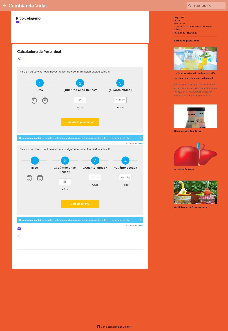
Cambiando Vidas (28, 5)
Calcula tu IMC (80, 204)
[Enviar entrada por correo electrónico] (19, 230)
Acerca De (179, 23)
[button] (19, 59)
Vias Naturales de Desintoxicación (191, 207)
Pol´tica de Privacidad (185, 32)
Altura (120, 107)
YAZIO (140, 143)
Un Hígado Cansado (184, 169)
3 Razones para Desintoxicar (188, 131)
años (65, 189)
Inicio (177, 20)
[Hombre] (34, 101)
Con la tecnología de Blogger (116, 326)
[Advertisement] (80, 295)
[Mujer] (45, 101)
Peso (125, 184)
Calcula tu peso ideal (80, 122)
